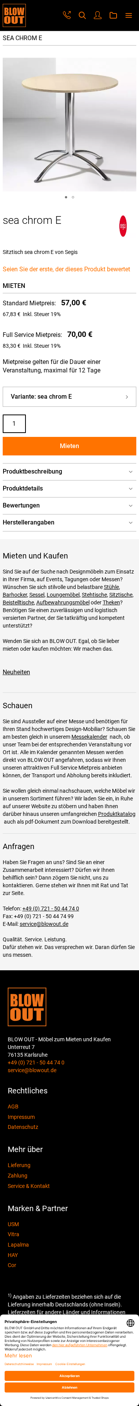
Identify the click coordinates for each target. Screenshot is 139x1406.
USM (13, 1224)
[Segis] (123, 235)
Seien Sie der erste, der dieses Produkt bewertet (66, 269)
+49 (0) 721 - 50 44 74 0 (50, 908)
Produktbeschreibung (32, 471)
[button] (66, 197)
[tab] (70, 472)
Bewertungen (21, 505)
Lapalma (18, 1245)
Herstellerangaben (28, 522)
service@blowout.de (44, 924)
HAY (13, 1255)
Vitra (13, 1234)
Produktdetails (23, 488)
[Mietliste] (113, 16)
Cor (12, 1265)
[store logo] (14, 15)
